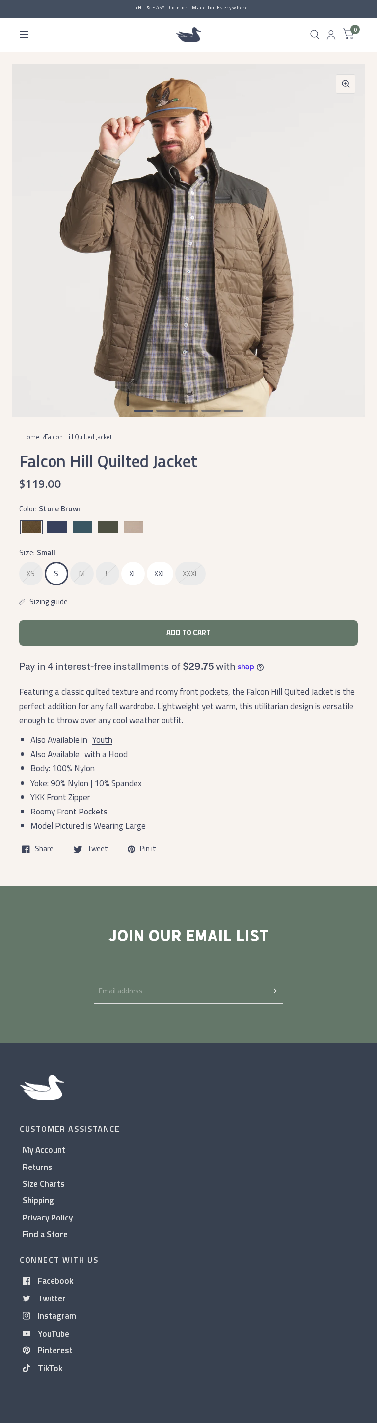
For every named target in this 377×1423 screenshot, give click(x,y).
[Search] (315, 35)
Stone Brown (31, 527)
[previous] (32, 231)
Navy (57, 527)
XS (31, 573)
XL (133, 573)
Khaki (133, 527)
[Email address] (273, 991)
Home (30, 437)
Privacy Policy (48, 1217)
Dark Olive (108, 527)
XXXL (190, 573)
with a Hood (106, 754)
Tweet (97, 849)
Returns (38, 1166)
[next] (345, 231)
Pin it (148, 849)
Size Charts (44, 1183)
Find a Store (45, 1234)
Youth (102, 739)
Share (44, 849)
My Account (44, 1149)
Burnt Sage (82, 527)
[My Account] (331, 35)
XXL (160, 573)
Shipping (38, 1200)
